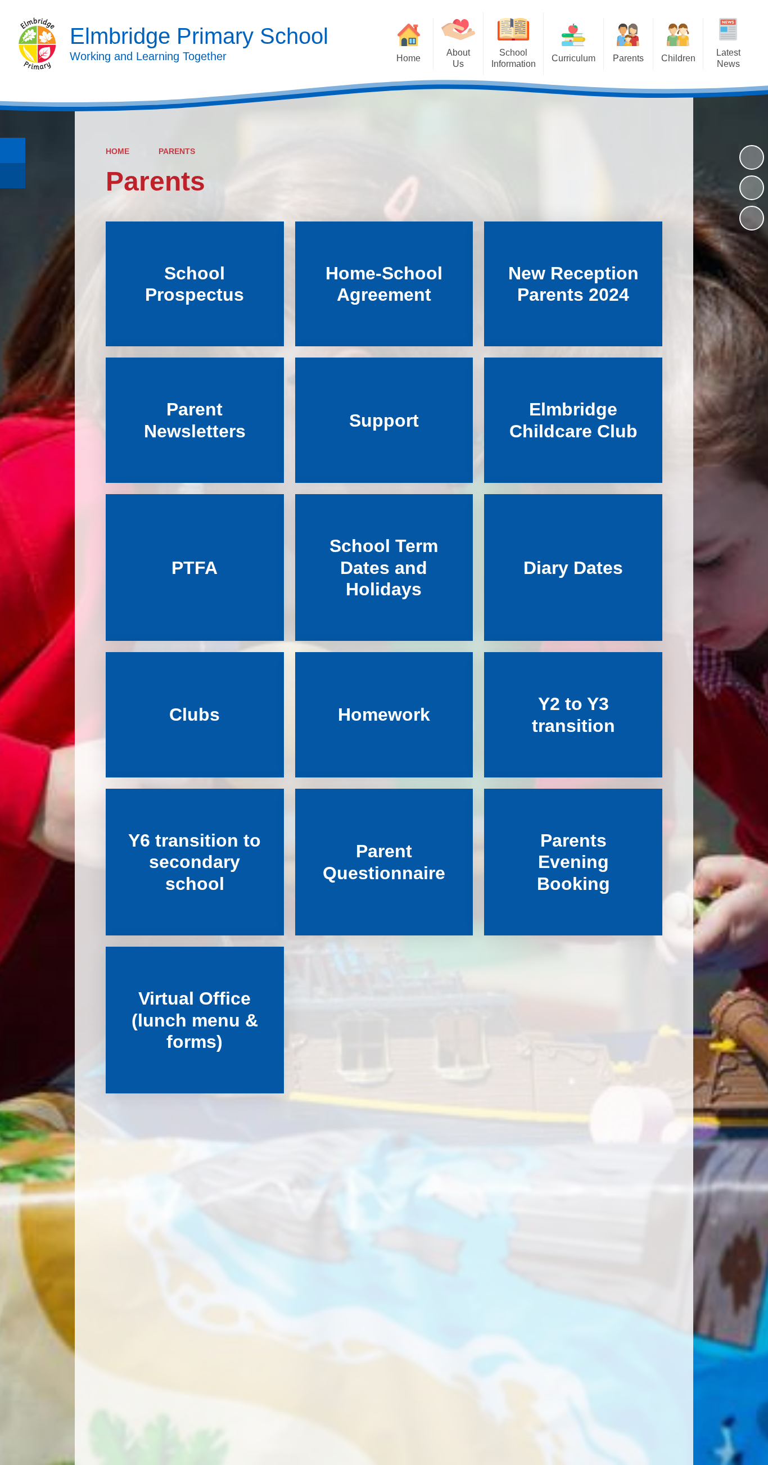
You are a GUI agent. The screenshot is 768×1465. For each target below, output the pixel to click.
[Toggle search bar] (12, 150)
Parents (177, 151)
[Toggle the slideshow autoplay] (751, 157)
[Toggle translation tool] (12, 175)
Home (117, 151)
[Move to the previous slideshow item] (751, 187)
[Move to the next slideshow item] (751, 218)
